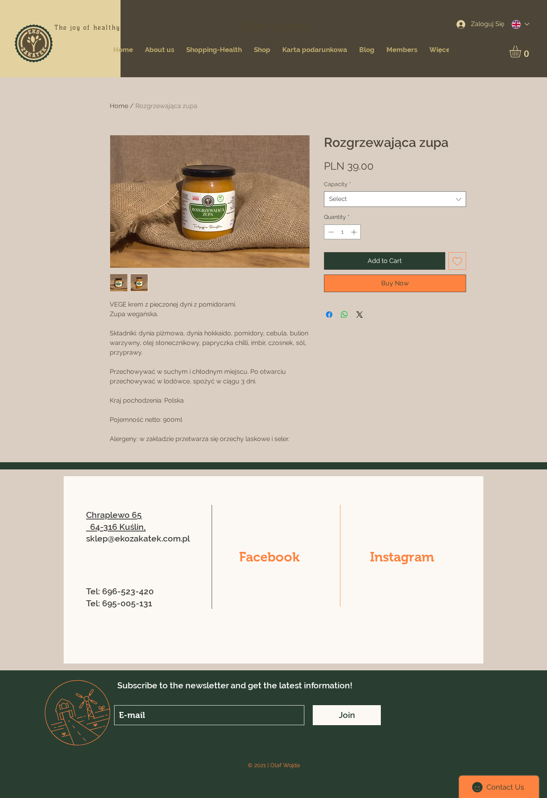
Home (119, 106)
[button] (522, 51)
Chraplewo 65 (114, 515)
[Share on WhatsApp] (344, 314)
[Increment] (355, 232)
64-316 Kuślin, (118, 527)
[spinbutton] (342, 232)
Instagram (402, 556)
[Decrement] (330, 232)
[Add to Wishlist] (457, 261)
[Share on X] (359, 314)
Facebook (269, 556)
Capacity (337, 184)
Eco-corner (276, 25)
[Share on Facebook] (329, 314)
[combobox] (395, 199)
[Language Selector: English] (520, 24)
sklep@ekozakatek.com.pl (138, 538)
